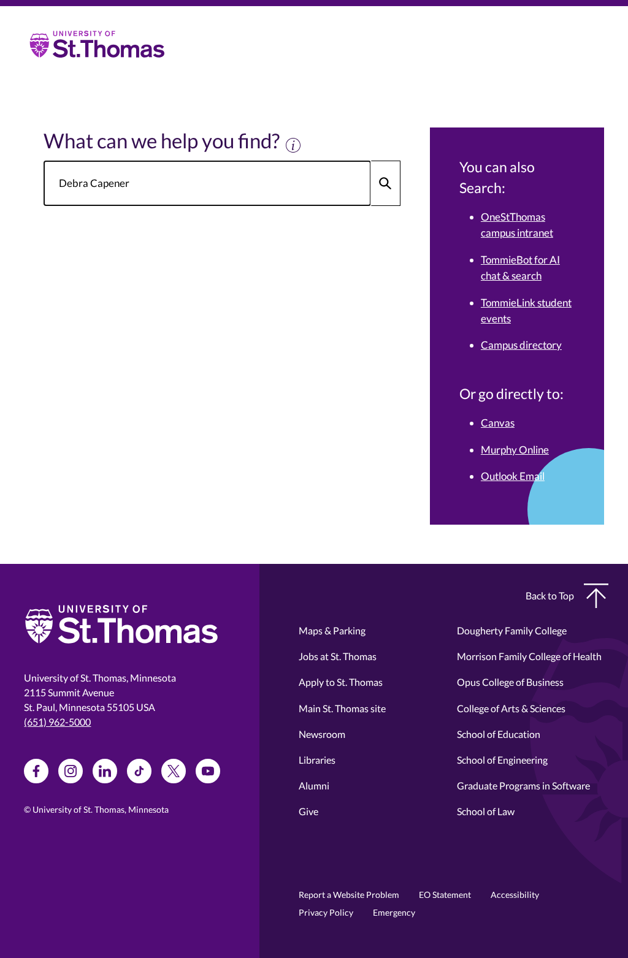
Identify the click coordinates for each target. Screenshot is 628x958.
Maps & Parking (332, 630)
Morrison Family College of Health (529, 656)
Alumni (314, 785)
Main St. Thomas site (342, 708)
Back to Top (550, 595)
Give (308, 811)
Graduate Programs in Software (523, 785)
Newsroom (322, 734)
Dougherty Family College (512, 630)
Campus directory (521, 344)
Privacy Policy (326, 912)
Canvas (498, 422)
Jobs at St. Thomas (338, 656)
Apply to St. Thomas (341, 682)
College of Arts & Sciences (511, 708)
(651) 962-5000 (57, 722)
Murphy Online (515, 449)
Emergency (394, 912)
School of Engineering (502, 760)
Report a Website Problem (349, 894)
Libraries (317, 760)
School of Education (498, 734)
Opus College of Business (510, 682)
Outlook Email (513, 475)
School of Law (486, 811)
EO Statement (445, 894)
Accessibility (515, 894)
